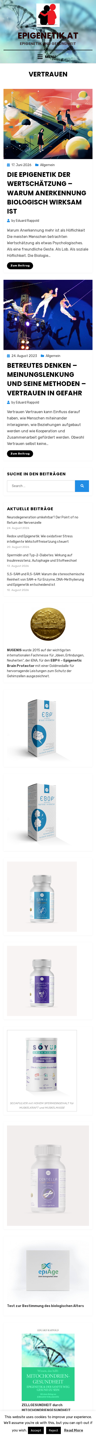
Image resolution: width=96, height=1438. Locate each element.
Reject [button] (53, 1430)
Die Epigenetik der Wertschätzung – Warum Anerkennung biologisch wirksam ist (46, 193)
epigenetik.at (48, 36)
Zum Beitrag (20, 265)
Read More (73, 1430)
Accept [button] (36, 1430)
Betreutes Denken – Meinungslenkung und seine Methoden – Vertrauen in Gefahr (46, 379)
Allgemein (47, 165)
